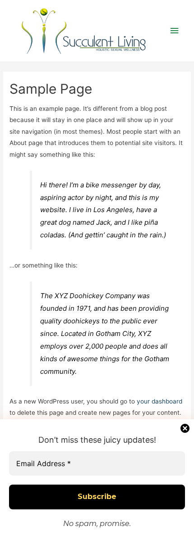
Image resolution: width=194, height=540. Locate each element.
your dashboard (159, 401)
